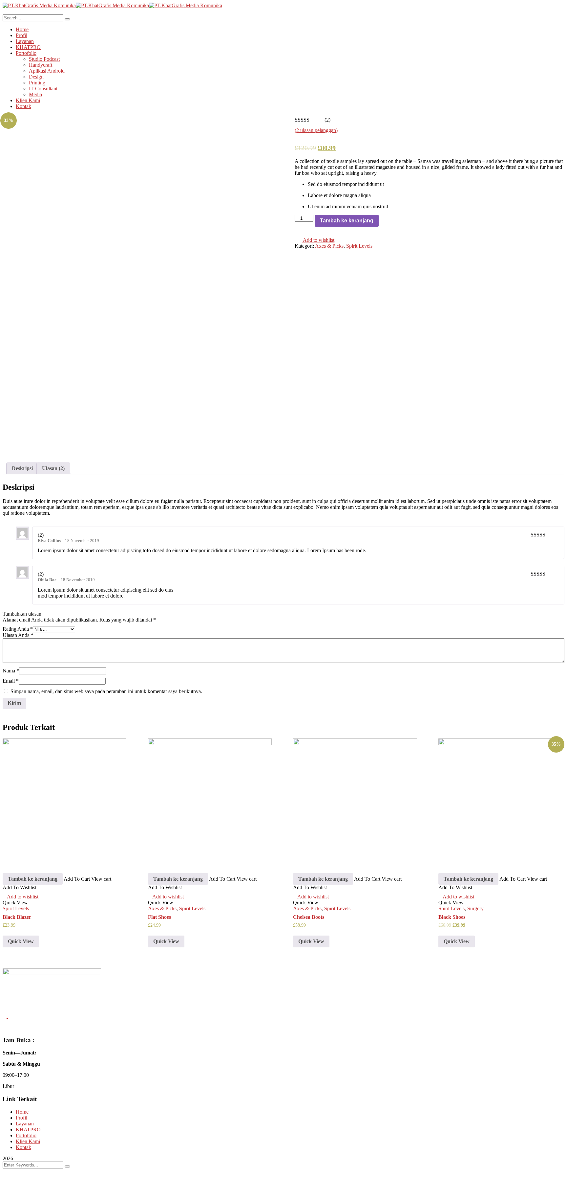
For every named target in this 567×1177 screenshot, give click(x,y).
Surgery (475, 908)
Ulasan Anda (18, 635)
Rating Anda (18, 629)
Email (11, 681)
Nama (11, 670)
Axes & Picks (329, 246)
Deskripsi (22, 468)
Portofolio (26, 1135)
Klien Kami (28, 1141)
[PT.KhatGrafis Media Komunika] (39, 5)
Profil (21, 1117)
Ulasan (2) (53, 468)
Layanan (25, 1123)
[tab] (22, 468)
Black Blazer (17, 917)
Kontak (23, 1147)
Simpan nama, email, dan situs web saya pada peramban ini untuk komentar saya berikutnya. (106, 691)
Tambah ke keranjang (346, 220)
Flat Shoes (159, 917)
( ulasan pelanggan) (316, 130)
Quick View (21, 941)
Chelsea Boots (308, 917)
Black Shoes (451, 917)
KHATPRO (28, 1129)
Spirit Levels (359, 246)
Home (22, 1112)
